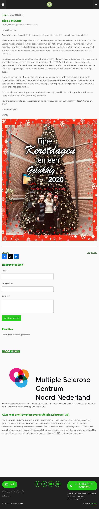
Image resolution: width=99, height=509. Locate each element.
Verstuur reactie (11, 318)
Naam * (5, 270)
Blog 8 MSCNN (16, 15)
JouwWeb (94, 503)
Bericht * (6, 296)
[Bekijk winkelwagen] (96, 4)
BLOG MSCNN (11, 351)
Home (4, 15)
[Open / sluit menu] (3, 4)
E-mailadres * (8, 283)
